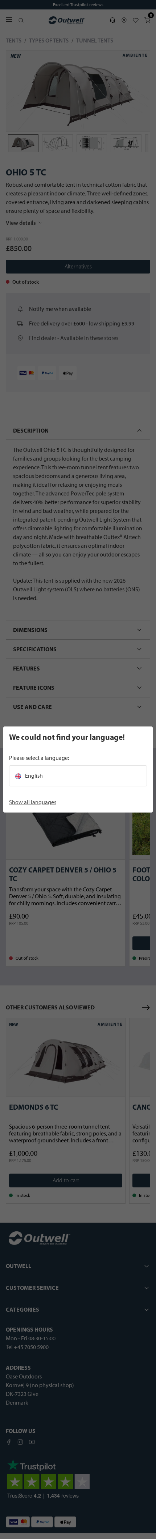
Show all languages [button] (32, 802)
